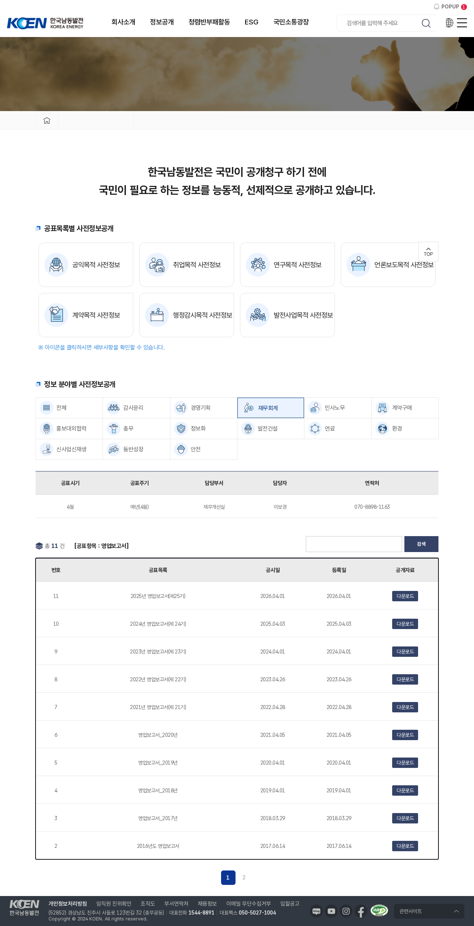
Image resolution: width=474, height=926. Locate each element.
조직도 (148, 903)
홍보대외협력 (71, 428)
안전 (196, 449)
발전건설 (268, 428)
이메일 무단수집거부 (248, 903)
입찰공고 (290, 903)
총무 (128, 428)
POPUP (450, 7)
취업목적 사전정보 (197, 265)
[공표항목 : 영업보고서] (101, 545)
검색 (421, 544)
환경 (397, 428)
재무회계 (268, 408)
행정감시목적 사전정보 (202, 315)
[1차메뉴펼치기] (96, 120)
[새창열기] (316, 911)
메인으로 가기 (47, 120)
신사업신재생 (71, 449)
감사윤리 (133, 407)
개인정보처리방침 (68, 903)
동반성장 (133, 449)
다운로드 (405, 596)
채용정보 (207, 903)
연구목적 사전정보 (297, 265)
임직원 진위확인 (113, 903)
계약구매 (402, 407)
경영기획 (201, 407)
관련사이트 (411, 911)
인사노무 (335, 407)
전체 (61, 407)
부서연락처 (176, 903)
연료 (330, 428)
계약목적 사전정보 (96, 315)
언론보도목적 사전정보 (404, 265)
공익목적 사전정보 (96, 265)
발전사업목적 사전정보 (303, 315)
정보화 (198, 428)
